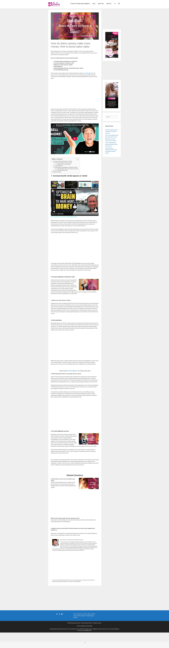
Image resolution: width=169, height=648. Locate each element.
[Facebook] (57, 614)
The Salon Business (89, 73)
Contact (109, 3)
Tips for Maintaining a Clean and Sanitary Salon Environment (111, 144)
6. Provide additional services (61, 170)
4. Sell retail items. (59, 165)
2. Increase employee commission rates (63, 162)
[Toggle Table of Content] (76, 159)
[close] (85, 642)
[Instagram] (59, 614)
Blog (93, 3)
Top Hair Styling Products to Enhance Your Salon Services (111, 131)
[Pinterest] (62, 614)
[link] (53, 191)
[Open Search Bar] (115, 3)
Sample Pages (89, 615)
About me (101, 3)
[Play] (85, 184)
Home (74, 614)
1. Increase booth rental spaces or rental (62, 161)
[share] (96, 190)
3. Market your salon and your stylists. (64, 164)
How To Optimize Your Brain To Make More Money (69, 191)
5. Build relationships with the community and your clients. (67, 168)
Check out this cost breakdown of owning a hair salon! (66, 167)
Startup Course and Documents (80, 3)
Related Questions (57, 172)
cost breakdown (72, 371)
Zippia (59, 520)
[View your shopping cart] (119, 3)
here (56, 530)
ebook (85, 614)
